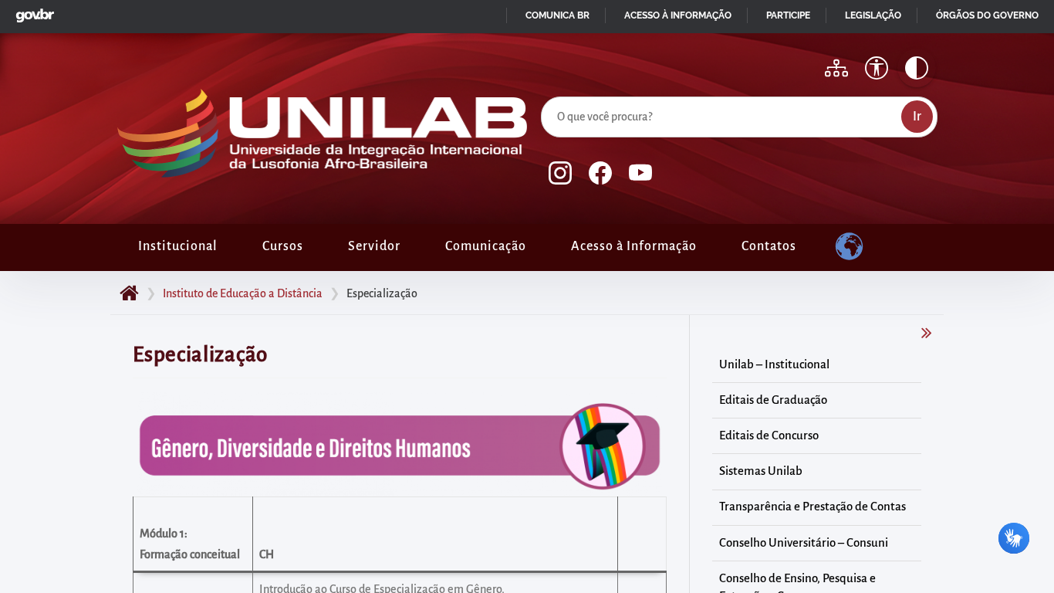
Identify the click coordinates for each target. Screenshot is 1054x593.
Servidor (374, 246)
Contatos (769, 246)
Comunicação (485, 246)
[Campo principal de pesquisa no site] (545, 93)
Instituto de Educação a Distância (243, 293)
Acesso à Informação (634, 246)
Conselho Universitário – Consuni (803, 543)
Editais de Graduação (773, 400)
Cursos (282, 246)
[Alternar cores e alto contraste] (916, 68)
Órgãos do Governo (987, 15)
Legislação (873, 15)
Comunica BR (557, 15)
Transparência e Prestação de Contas (812, 506)
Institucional (178, 246)
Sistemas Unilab (760, 471)
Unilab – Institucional (774, 364)
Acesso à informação (677, 15)
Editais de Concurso (769, 435)
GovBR (31, 11)
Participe (788, 15)
